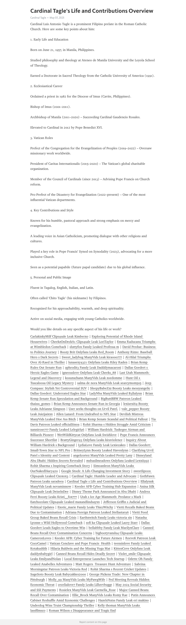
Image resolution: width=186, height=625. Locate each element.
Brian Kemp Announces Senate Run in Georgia (87, 404)
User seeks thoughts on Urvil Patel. (93, 409)
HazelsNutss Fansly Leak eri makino (123, 600)
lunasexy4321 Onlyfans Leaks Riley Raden (97, 362)
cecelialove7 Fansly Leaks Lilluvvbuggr (85, 585)
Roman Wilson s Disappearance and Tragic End (82, 610)
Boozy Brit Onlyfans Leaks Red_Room (87, 352)
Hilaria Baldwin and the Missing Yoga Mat (80, 548)
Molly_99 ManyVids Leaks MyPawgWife (76, 580)
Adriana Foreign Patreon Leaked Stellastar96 (97, 512)
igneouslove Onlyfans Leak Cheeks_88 (89, 373)
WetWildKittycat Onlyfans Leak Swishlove (87, 435)
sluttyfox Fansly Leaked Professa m (94, 347)
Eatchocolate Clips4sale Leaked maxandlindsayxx (65, 502)
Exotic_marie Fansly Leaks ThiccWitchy (85, 507)
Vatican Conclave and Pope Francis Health (80, 543)
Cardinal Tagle (38, 17)
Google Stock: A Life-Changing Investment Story (95, 471)
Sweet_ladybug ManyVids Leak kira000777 (92, 357)
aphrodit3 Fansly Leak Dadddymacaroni (93, 368)
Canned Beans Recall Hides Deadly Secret (85, 554)
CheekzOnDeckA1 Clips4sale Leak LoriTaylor (82, 342)
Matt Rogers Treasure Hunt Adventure (103, 564)
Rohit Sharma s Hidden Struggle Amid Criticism (117, 424)
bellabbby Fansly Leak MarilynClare (114, 528)
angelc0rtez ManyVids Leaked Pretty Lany (102, 455)
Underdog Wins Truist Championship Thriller (62, 605)
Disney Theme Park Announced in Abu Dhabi (104, 492)
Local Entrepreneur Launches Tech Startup (94, 559)
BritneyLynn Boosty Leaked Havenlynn (101, 450)
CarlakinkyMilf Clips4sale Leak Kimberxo (59, 336)
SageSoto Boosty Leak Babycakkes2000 (58, 574)
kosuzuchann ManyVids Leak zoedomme (93, 378)
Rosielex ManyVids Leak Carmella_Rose (87, 590)
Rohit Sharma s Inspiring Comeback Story (60, 466)
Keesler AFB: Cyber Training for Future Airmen (88, 538)
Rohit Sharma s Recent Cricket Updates (118, 569)
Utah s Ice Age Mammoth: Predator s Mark (110, 497)
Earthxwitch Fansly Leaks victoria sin (106, 518)
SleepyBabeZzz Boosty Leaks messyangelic (120, 388)
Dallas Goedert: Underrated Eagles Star (58, 393)
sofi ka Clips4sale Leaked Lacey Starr (112, 523)
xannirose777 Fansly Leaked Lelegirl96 (57, 430)
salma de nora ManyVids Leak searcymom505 (109, 383)
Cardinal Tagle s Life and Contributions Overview (102, 481)
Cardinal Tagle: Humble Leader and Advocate (104, 476)
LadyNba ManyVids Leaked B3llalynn (115, 393)
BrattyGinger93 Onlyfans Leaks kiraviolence (91, 440)
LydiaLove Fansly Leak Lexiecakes (102, 445)
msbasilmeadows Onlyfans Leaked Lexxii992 (117, 461)
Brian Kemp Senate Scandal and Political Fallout (113, 419)
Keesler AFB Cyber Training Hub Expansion (105, 486)
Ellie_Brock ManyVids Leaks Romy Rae (100, 595)
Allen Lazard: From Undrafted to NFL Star (86, 414)
